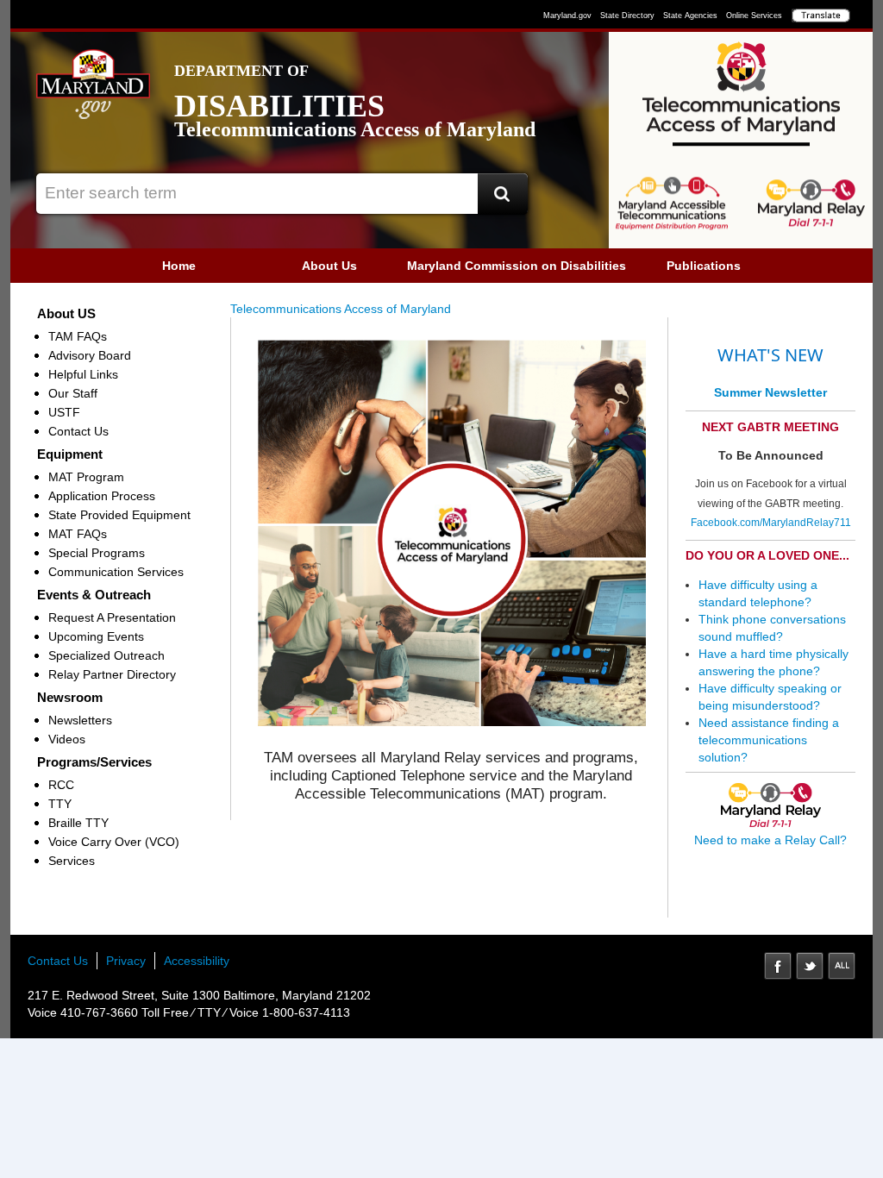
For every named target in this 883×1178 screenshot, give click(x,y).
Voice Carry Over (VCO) (113, 842)
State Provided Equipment (119, 515)
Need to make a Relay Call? (770, 840)
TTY (60, 804)
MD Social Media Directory (841, 966)
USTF (64, 412)
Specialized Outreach (106, 655)
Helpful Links (83, 374)
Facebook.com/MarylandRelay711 (771, 523)
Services (71, 861)
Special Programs (96, 553)
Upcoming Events (96, 636)
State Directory (627, 15)
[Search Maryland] (503, 194)
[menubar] (441, 265)
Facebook (778, 966)
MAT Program (86, 477)
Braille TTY (78, 823)
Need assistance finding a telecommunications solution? (768, 740)
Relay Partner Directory (112, 674)
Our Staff (72, 393)
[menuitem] (178, 265)
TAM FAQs (77, 336)
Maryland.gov (567, 15)
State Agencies (690, 15)
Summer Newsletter (770, 392)
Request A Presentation (112, 617)
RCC (61, 785)
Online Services (754, 15)
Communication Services (116, 572)
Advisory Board (89, 355)
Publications (704, 266)
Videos (66, 739)
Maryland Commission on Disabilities (516, 266)
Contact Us (78, 431)
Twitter (810, 966)
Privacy (126, 961)
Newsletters (80, 720)
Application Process (101, 496)
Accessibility (196, 961)
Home (179, 266)
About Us (329, 266)
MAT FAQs (77, 534)
